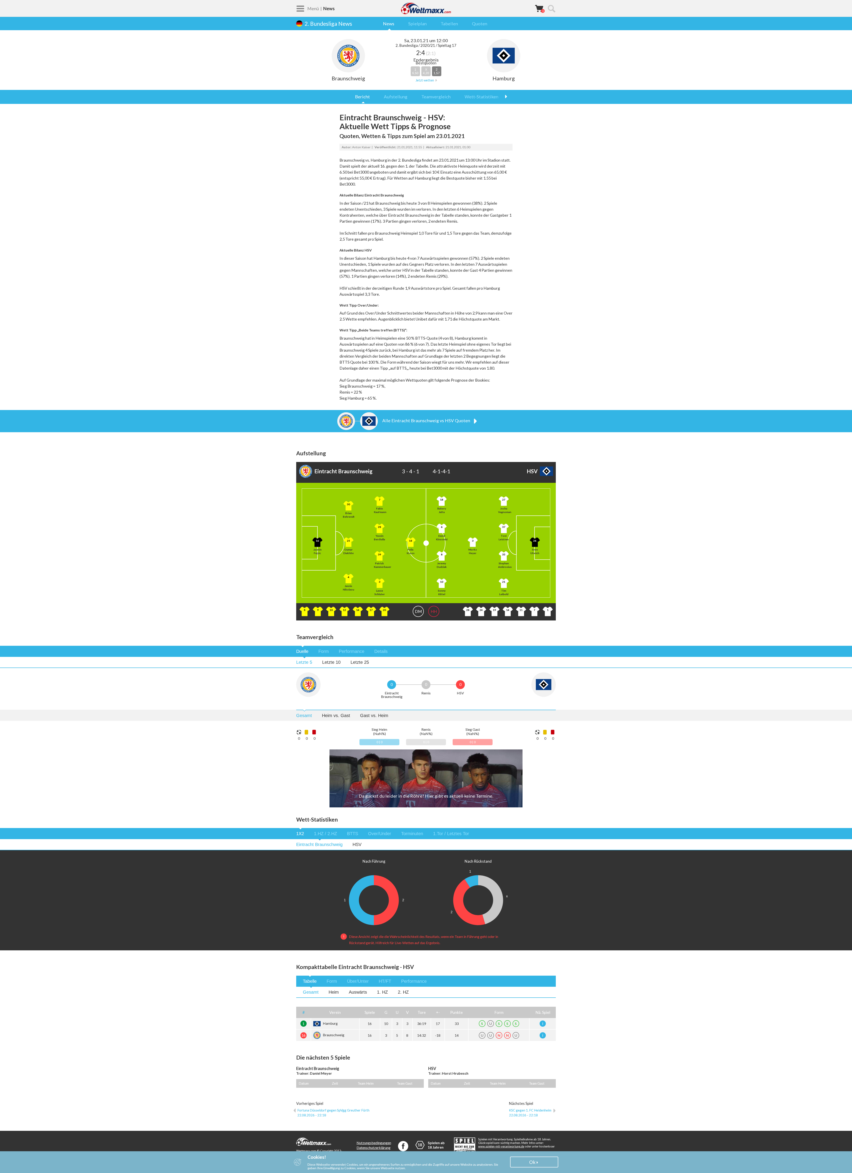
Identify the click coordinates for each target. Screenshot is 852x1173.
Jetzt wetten (425, 80)
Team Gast (404, 1083)
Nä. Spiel (542, 1012)
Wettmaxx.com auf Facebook (403, 1146)
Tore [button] (422, 1012)
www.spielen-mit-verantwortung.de (501, 1146)
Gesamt (304, 715)
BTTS (352, 833)
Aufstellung (395, 96)
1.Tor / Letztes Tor (451, 833)
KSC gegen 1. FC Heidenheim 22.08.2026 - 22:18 (530, 1112)
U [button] (397, 1012)
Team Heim (366, 1083)
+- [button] (438, 1012)
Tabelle (310, 981)
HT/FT (385, 981)
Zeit (335, 1083)
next (504, 96)
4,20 (426, 71)
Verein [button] (335, 1012)
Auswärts (358, 992)
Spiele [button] (370, 1012)
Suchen (551, 8)
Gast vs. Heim (374, 715)
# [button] (303, 1012)
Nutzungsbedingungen (374, 1143)
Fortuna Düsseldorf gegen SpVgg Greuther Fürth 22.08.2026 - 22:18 (333, 1112)
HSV (357, 844)
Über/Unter (358, 981)
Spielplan (417, 23)
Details (381, 651)
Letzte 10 (331, 662)
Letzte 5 (304, 662)
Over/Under (379, 833)
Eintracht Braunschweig (319, 844)
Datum (304, 1083)
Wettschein (539, 8)
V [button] (407, 1012)
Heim (334, 992)
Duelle (302, 651)
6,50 (415, 71)
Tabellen (449, 23)
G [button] (386, 1012)
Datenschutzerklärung (373, 1147)
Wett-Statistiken (481, 96)
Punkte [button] (456, 1012)
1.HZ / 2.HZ (325, 833)
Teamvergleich (436, 96)
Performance (351, 651)
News (388, 23)
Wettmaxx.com (426, 8)
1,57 (437, 71)
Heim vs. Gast (336, 715)
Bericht (362, 96)
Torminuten (412, 833)
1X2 (300, 833)
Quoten (479, 23)
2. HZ (403, 992)
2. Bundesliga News (328, 23)
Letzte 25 (360, 662)
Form (323, 651)
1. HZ (382, 992)
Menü (313, 8)
